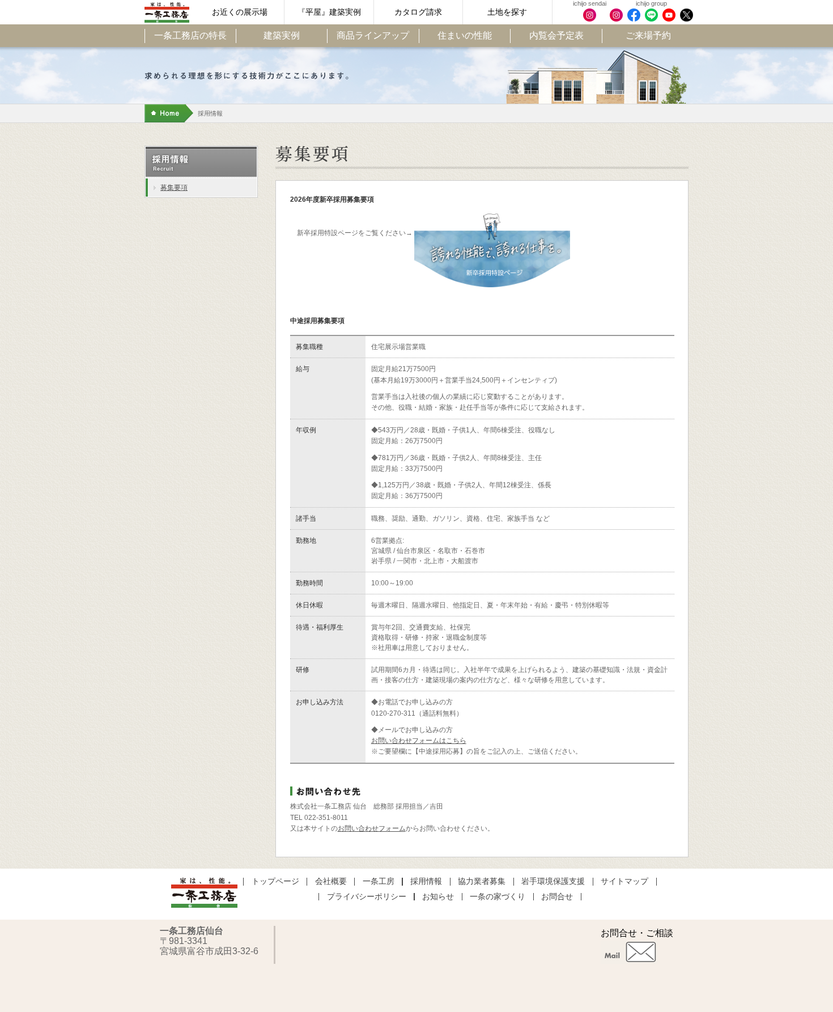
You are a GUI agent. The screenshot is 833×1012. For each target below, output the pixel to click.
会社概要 (331, 882)
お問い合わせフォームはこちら (418, 741)
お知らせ (438, 897)
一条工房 (378, 882)
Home (168, 113)
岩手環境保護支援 (553, 882)
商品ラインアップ (373, 35)
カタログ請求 (418, 12)
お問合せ (557, 897)
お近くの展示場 (239, 12)
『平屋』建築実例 (329, 12)
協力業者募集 (481, 882)
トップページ (275, 882)
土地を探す (507, 12)
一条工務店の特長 (190, 35)
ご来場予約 (648, 35)
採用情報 (426, 882)
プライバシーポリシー (366, 897)
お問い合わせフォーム (372, 828)
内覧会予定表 (556, 35)
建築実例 (282, 35)
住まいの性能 (464, 35)
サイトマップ (624, 882)
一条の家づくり (497, 897)
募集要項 (174, 188)
